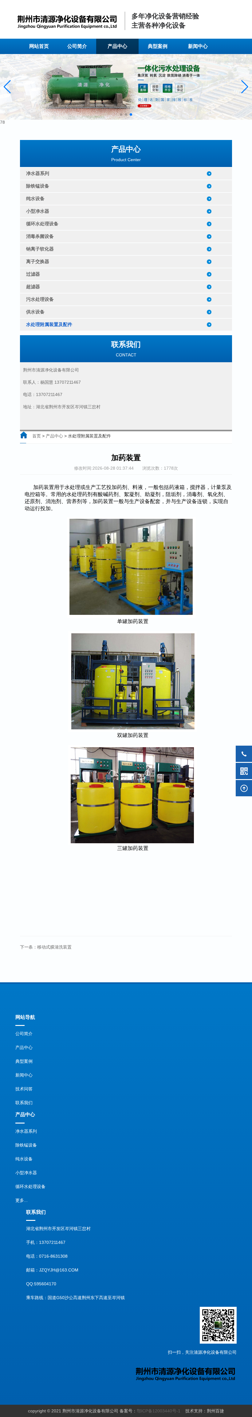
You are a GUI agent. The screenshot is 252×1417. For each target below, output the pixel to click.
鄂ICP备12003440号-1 (158, 1410)
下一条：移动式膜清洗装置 (46, 947)
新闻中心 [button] (197, 49)
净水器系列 (26, 1131)
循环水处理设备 (30, 1186)
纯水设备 (24, 1158)
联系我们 (24, 1102)
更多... (21, 1200)
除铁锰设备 (26, 1145)
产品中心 (54, 435)
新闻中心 (24, 1075)
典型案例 (157, 49)
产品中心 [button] (116, 49)
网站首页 (43, 49)
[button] (7, 87)
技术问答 (24, 1088)
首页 (36, 435)
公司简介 (77, 49)
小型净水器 (26, 1172)
